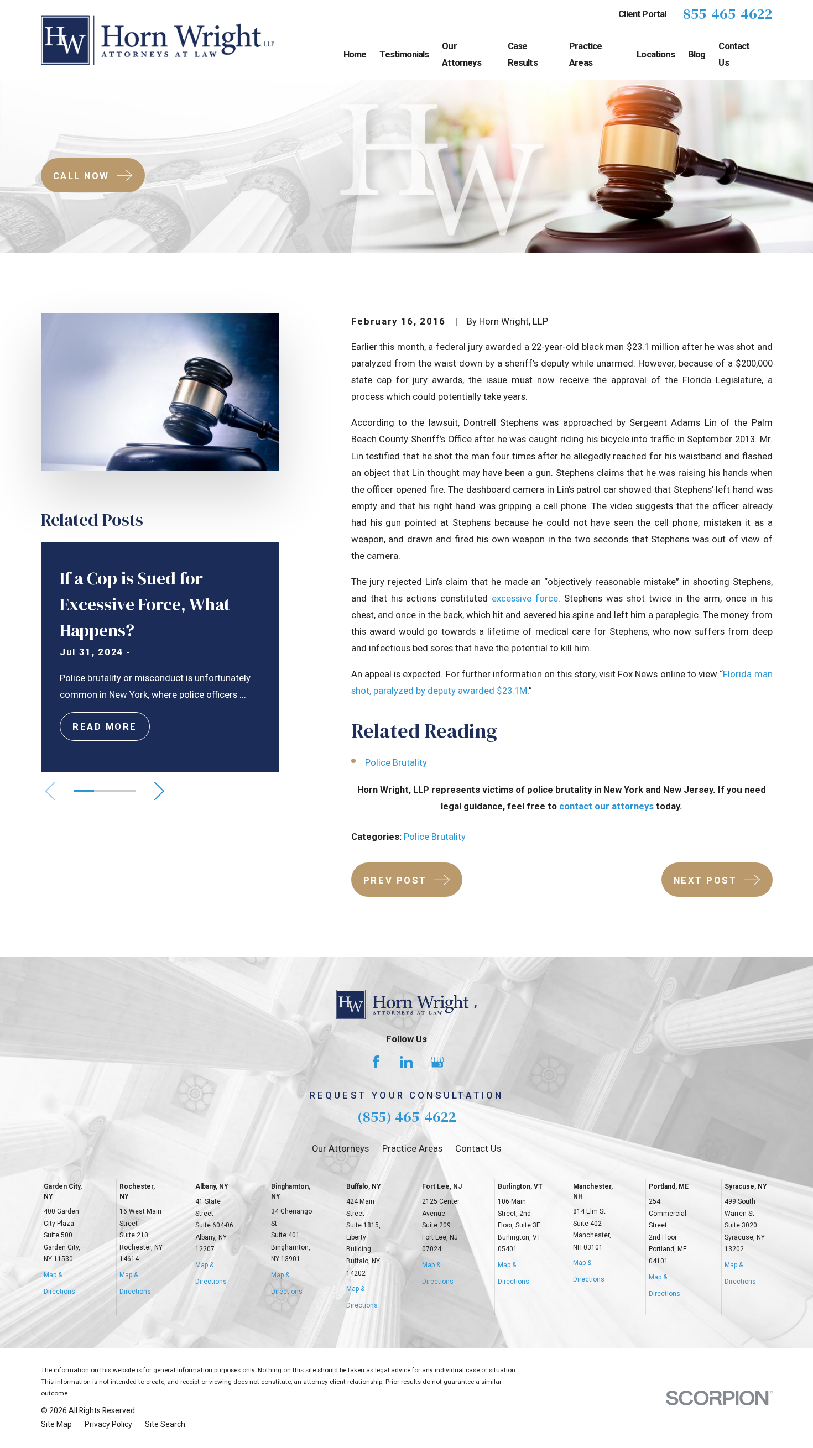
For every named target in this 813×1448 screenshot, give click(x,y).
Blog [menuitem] (697, 54)
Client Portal (642, 13)
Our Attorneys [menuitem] (461, 54)
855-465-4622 (728, 14)
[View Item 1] (84, 791)
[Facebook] (375, 1061)
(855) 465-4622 (406, 1116)
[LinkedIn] (406, 1061)
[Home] (158, 40)
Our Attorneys (340, 1148)
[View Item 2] (104, 791)
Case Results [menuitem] (523, 54)
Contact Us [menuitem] (733, 54)
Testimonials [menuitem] (404, 54)
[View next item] (159, 791)
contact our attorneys (606, 806)
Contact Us (478, 1148)
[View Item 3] (124, 791)
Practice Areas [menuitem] (585, 54)
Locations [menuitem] (655, 54)
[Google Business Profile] (437, 1061)
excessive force (525, 598)
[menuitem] (56, 1424)
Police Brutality (396, 762)
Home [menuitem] (355, 54)
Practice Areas (412, 1148)
